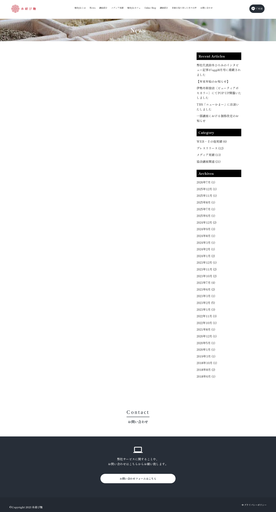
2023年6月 (206, 289)
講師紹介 (164, 7)
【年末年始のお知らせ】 (213, 81)
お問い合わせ (206, 7)
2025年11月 (207, 195)
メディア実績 (117, 7)
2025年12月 (207, 189)
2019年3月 (206, 356)
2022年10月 (207, 322)
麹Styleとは (80, 7)
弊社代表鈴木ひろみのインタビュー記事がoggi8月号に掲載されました (219, 70)
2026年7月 (206, 182)
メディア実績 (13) (209, 154)
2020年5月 (206, 343)
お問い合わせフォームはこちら (138, 478)
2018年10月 (207, 363)
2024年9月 (206, 229)
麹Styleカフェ (134, 7)
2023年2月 (206, 302)
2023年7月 (206, 282)
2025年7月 (206, 209)
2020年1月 (206, 349)
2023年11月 (207, 269)
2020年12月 (207, 336)
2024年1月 (206, 256)
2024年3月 (206, 242)
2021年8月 (206, 329)
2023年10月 (207, 276)
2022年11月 (207, 316)
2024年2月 (206, 249)
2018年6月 (206, 376)
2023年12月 (207, 262)
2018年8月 (206, 369)
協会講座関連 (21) (209, 161)
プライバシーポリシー (255, 504)
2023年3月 (206, 296)
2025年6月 (206, 215)
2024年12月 (206, 222)
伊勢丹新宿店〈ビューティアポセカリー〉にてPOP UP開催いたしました (219, 93)
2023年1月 (206, 309)
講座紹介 (103, 7)
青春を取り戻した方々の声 (184, 7)
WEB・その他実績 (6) (212, 141)
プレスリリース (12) (210, 148)
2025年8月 (206, 202)
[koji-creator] (24, 8)
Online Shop (150, 7)
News (92, 7)
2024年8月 (206, 235)
